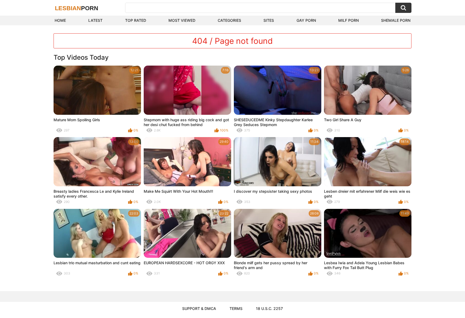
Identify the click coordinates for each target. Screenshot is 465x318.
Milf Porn (348, 20)
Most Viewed (181, 20)
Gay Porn (306, 20)
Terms (236, 308)
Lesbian (76, 8)
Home (60, 20)
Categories (229, 20)
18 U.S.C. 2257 (269, 308)
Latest (95, 20)
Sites (268, 20)
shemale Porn (395, 20)
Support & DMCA (199, 308)
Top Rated (135, 20)
